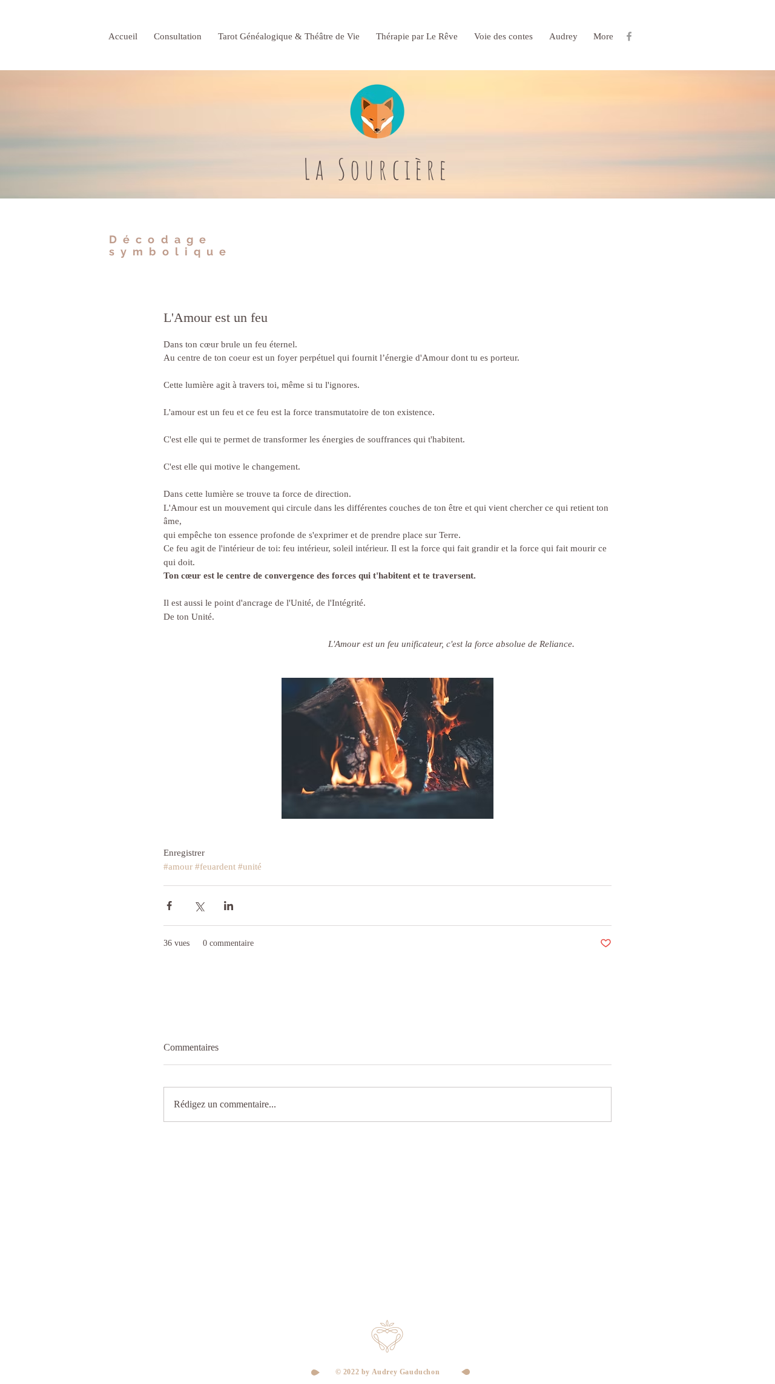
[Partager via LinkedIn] (228, 905)
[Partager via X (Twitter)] (199, 905)
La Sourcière (376, 169)
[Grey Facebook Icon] (629, 36)
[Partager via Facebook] (169, 905)
